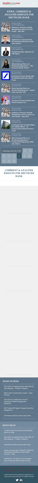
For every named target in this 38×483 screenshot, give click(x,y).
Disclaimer (31, 470)
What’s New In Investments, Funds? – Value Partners (18, 394)
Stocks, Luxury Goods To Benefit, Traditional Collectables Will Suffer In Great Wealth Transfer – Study (19, 452)
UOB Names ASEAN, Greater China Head (17, 416)
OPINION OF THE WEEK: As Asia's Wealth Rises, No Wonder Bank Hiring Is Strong (17, 460)
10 (9, 161)
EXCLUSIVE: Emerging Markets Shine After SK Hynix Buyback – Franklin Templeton (19, 387)
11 (14, 161)
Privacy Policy (22, 470)
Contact (13, 468)
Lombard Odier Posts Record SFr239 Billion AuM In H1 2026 (18, 431)
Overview (6, 468)
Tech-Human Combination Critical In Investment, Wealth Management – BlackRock (16, 401)
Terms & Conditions (10, 470)
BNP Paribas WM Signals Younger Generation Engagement (18, 409)
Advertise (20, 468)
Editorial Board (29, 468)
